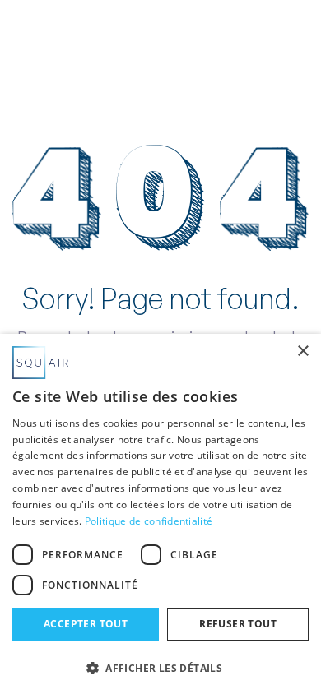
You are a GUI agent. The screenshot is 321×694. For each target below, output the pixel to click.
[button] (291, 43)
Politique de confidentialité (148, 521)
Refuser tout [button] (238, 624)
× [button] (302, 351)
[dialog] (160, 514)
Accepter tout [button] (86, 624)
